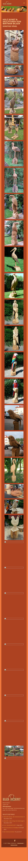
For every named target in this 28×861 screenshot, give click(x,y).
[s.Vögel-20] (14, 568)
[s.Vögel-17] (14, 513)
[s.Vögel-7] (14, 271)
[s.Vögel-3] (14, 166)
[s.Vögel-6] (14, 245)
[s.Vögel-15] (14, 482)
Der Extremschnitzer (9, 832)
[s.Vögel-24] (14, 670)
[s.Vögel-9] (14, 324)
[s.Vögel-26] (14, 721)
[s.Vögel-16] (14, 498)
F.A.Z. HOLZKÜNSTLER (9, 825)
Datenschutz (14, 845)
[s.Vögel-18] (14, 539)
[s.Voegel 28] (14, 87)
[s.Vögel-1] (14, 113)
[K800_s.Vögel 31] (14, 758)
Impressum (20, 843)
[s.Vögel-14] (14, 456)
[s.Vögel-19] (14, 542)
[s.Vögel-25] (14, 695)
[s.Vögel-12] (14, 403)
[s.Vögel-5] (14, 218)
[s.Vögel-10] (14, 350)
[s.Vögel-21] (14, 593)
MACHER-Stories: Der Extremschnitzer (13, 816)
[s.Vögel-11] (14, 377)
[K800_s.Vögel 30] (14, 756)
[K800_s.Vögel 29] (14, 63)
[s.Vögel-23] (14, 644)
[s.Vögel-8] (14, 298)
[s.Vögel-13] (14, 429)
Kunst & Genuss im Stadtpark (11, 827)
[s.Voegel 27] (14, 75)
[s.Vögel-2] (14, 139)
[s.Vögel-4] (14, 192)
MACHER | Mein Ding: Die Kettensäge (13, 821)
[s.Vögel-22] (14, 619)
